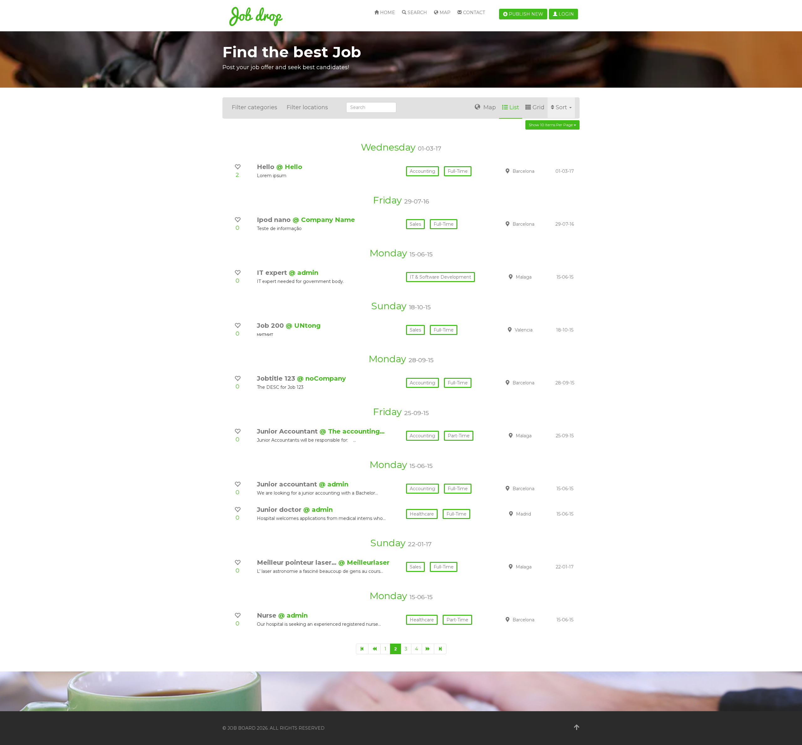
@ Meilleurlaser (363, 562)
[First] (362, 649)
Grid (538, 107)
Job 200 (271, 325)
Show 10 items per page (551, 124)
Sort (562, 107)
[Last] (440, 649)
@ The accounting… (352, 431)
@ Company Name (324, 220)
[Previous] (374, 649)
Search (416, 12)
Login (565, 14)
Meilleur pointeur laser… (297, 562)
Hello (266, 167)
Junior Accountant (288, 431)
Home (387, 12)
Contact (473, 12)
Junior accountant (288, 484)
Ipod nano (275, 220)
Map (444, 12)
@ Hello (289, 167)
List (514, 107)
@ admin (303, 272)
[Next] (428, 649)
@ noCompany (321, 378)
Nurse (267, 615)
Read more (535, 171)
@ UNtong (303, 325)
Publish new (525, 14)
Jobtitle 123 (277, 378)
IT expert (273, 272)
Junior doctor (280, 509)
